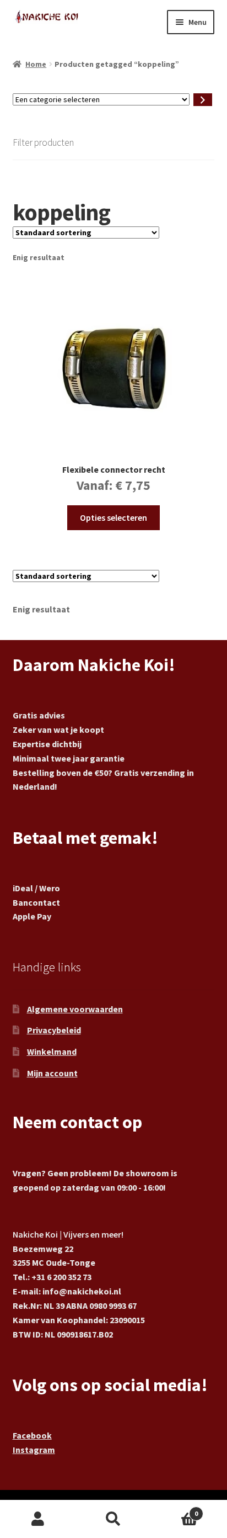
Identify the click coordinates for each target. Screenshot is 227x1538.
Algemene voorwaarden (75, 1008)
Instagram (34, 1449)
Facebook (32, 1435)
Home (35, 64)
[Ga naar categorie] (202, 99)
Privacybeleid (54, 1029)
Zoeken (113, 1519)
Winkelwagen (175, 1510)
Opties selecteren (113, 517)
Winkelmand (52, 1051)
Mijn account (52, 1073)
